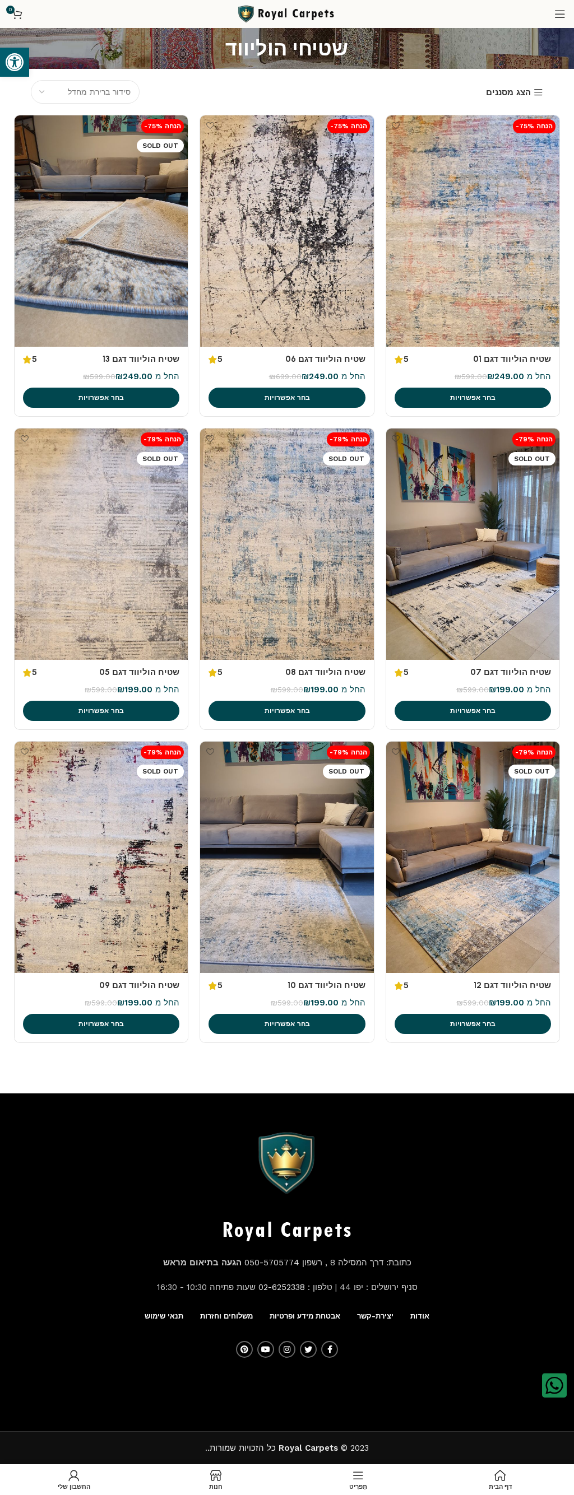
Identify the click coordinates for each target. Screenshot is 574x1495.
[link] (14, 62)
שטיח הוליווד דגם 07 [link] (510, 672)
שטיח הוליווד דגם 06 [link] (325, 359)
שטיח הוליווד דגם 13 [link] (141, 359)
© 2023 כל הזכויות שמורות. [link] (288, 1448)
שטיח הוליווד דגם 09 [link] (139, 985)
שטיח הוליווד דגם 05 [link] (139, 672)
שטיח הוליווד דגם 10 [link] (326, 985)
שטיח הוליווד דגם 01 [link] (512, 359)
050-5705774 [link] (271, 1263)
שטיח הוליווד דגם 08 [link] (325, 672)
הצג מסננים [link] (508, 92)
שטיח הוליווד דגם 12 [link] (512, 985)
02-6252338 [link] (281, 1287)
